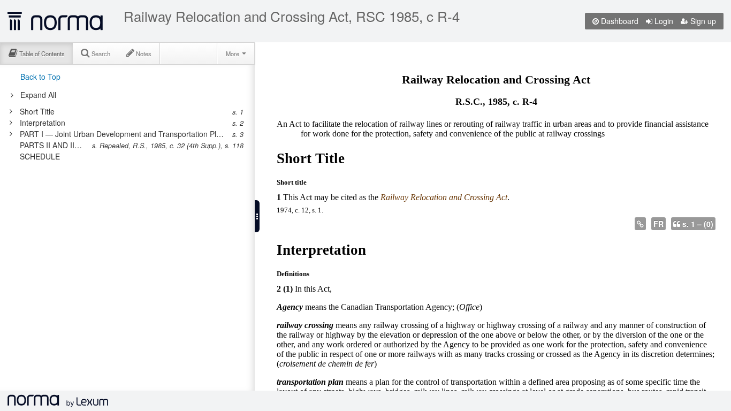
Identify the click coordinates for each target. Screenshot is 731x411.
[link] (121, 111)
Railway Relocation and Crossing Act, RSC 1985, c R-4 (292, 16)
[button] (257, 216)
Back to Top (40, 76)
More (233, 53)
